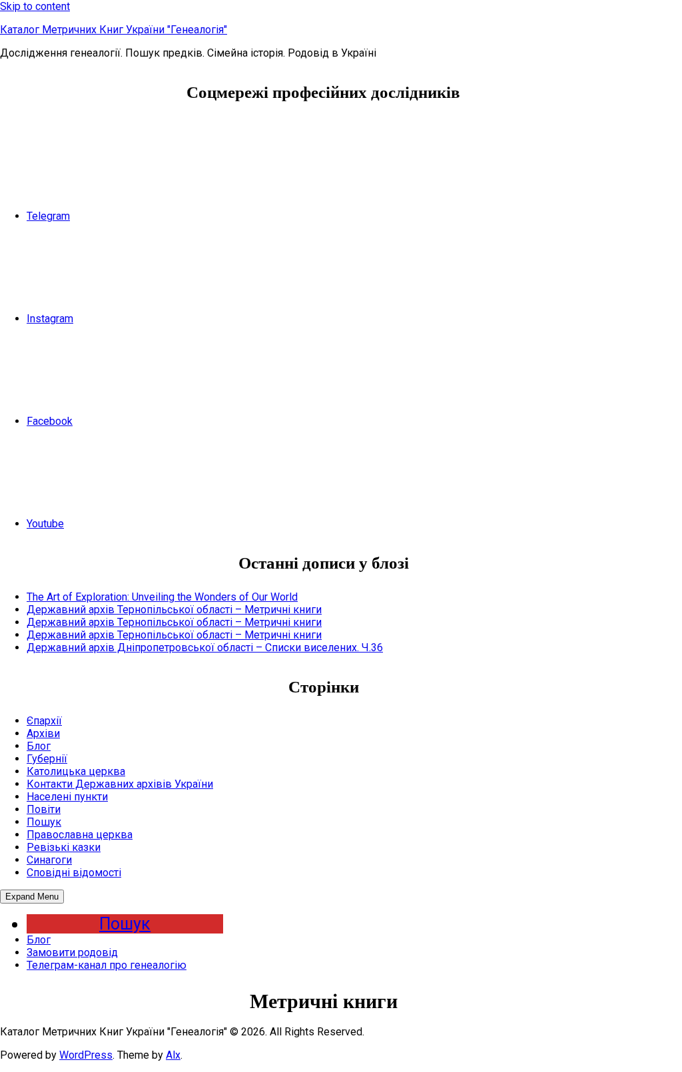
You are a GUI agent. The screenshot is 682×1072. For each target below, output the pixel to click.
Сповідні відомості (74, 872)
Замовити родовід (72, 952)
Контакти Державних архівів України (120, 784)
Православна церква (80, 834)
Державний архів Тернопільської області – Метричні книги (174, 609)
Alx (173, 1055)
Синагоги (49, 860)
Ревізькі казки (64, 847)
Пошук (44, 822)
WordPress (86, 1055)
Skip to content (35, 6)
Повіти (44, 809)
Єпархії (44, 720)
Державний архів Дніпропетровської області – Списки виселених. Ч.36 (205, 647)
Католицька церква (76, 771)
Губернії (47, 758)
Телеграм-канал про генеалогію (106, 965)
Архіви (43, 733)
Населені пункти (67, 796)
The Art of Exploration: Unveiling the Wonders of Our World (162, 597)
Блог (39, 746)
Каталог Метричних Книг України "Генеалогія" (113, 29)
